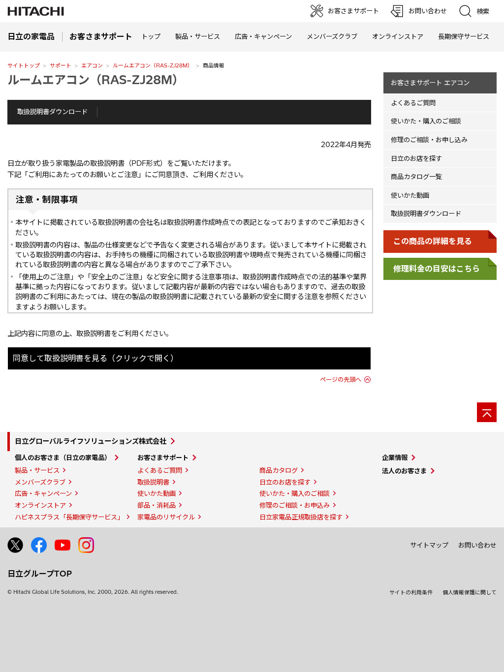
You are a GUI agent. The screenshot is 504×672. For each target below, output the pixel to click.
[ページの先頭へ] (487, 412)
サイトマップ (429, 545)
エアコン (92, 65)
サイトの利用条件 (411, 592)
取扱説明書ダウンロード (52, 112)
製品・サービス (37, 470)
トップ (150, 36)
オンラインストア (397, 36)
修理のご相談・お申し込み (429, 140)
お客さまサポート (163, 457)
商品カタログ (278, 470)
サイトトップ (23, 65)
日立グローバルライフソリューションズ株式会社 (90, 441)
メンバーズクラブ (332, 36)
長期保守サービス (463, 36)
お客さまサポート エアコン (430, 83)
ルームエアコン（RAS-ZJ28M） (153, 65)
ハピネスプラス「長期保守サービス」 (69, 517)
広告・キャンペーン (43, 493)
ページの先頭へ (340, 379)
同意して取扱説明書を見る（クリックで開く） (95, 358)
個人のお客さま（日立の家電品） (63, 457)
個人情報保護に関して (469, 592)
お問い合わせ (477, 545)
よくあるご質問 (413, 103)
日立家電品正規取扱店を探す (301, 517)
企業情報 (395, 457)
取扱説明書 (153, 482)
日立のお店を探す (416, 158)
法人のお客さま (404, 471)
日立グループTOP (39, 574)
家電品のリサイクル (166, 517)
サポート (60, 65)
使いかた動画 (410, 195)
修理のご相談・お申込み (294, 505)
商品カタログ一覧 (416, 177)
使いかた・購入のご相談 (426, 121)
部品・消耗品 (156, 505)
